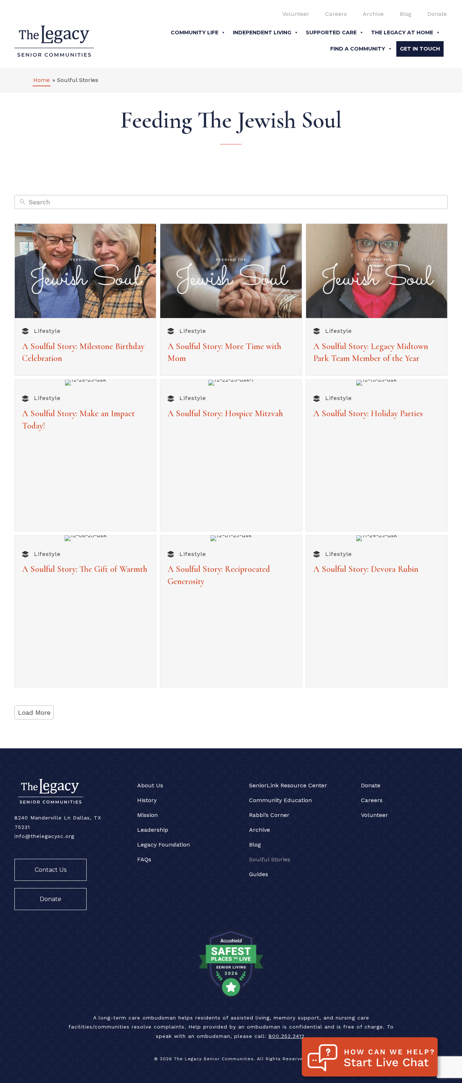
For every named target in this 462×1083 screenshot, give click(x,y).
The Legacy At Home (402, 32)
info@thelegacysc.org (44, 836)
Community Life (194, 32)
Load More (34, 712)
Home (41, 80)
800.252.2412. (287, 1036)
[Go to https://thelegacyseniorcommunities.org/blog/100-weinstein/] (85, 354)
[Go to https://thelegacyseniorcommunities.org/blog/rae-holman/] (376, 354)
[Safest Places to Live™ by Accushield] (231, 963)
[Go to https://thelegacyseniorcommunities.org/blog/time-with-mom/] (230, 354)
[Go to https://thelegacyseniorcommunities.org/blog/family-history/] (230, 577)
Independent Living (262, 32)
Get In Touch (420, 48)
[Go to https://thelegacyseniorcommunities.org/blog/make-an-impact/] (85, 421)
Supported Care (331, 32)
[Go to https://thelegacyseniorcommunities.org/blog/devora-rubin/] (376, 571)
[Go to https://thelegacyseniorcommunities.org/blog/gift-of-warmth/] (85, 571)
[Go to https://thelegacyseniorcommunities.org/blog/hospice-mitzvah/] (230, 415)
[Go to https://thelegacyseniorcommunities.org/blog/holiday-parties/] (376, 415)
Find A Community (357, 48)
